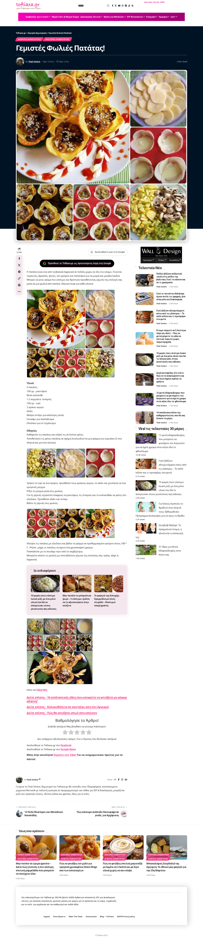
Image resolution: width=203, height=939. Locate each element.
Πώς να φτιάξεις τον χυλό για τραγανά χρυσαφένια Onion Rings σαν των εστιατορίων (78, 867)
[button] (96, 5)
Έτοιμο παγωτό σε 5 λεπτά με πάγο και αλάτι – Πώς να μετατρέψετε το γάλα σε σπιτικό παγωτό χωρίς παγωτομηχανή (171, 336)
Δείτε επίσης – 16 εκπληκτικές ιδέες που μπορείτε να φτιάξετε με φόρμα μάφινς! (77, 699)
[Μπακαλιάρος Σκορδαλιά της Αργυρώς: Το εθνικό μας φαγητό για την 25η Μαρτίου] (166, 847)
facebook (66, 745)
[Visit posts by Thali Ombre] (19, 779)
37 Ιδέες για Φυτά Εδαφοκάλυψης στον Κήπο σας (170, 550)
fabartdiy (41, 689)
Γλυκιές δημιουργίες (27, 855)
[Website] (115, 780)
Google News (68, 749)
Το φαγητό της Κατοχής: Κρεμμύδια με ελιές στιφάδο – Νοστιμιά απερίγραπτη (106, 600)
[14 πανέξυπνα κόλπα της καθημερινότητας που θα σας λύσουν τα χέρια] (145, 417)
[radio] (65, 733)
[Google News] (119, 5)
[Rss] (132, 5)
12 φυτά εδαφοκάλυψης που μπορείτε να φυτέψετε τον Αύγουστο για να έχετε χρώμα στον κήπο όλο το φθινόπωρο (171, 397)
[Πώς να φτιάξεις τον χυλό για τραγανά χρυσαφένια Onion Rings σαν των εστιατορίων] (79, 847)
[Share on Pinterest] (19, 271)
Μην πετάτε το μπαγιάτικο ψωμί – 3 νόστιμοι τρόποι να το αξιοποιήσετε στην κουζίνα (77, 600)
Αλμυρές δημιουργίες (29, 39)
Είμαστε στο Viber (65, 755)
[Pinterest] (126, 5)
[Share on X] (19, 265)
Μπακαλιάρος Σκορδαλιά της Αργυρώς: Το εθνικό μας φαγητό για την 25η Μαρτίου (166, 867)
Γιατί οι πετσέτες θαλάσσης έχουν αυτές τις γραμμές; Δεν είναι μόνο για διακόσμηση (170, 296)
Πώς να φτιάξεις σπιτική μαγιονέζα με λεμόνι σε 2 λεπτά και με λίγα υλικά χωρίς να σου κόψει (122, 867)
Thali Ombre (34, 61)
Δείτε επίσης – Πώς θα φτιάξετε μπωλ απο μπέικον (62, 713)
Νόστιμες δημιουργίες (57, 39)
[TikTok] (129, 5)
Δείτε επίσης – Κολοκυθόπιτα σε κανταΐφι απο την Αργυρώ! (68, 707)
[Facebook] (112, 5)
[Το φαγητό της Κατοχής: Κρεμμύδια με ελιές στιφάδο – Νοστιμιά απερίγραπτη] (108, 583)
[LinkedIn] (126, 780)
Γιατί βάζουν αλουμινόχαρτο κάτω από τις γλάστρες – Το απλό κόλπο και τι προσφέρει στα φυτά (171, 314)
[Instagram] (122, 5)
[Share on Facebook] (19, 258)
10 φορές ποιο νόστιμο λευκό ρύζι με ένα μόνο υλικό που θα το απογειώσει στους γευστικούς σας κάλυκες (43, 602)
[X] (115, 5)
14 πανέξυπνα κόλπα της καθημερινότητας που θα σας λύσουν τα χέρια (170, 415)
